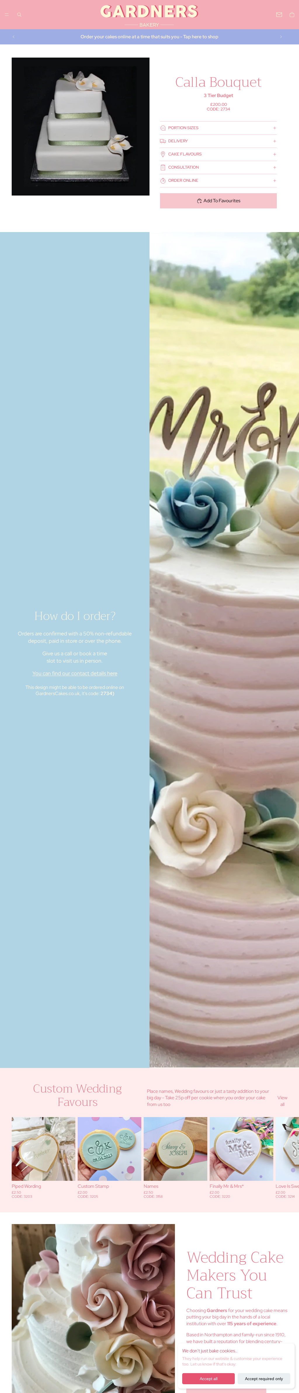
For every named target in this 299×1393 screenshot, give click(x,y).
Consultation (183, 167)
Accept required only (264, 1378)
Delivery (178, 141)
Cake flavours (185, 154)
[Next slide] (280, 36)
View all (282, 1101)
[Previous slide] (13, 36)
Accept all (209, 1378)
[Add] (66, 1171)
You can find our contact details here (74, 673)
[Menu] (6, 14)
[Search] (19, 14)
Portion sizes (183, 127)
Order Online (183, 180)
